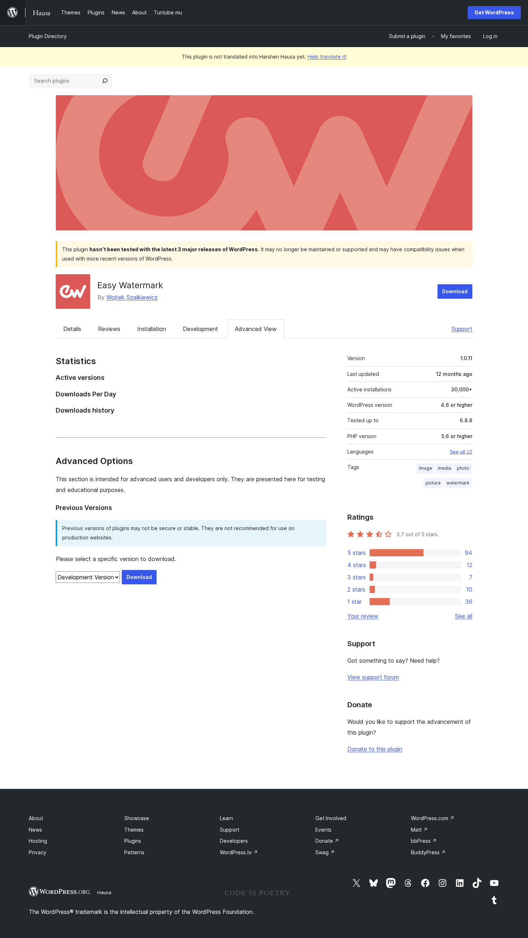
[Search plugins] (105, 81)
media (444, 468)
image (425, 468)
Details (72, 328)
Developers (234, 841)
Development (200, 328)
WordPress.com (432, 818)
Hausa (104, 892)
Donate (327, 841)
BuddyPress (428, 852)
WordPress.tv (239, 852)
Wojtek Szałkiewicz (132, 297)
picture (433, 483)
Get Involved (330, 818)
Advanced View (256, 328)
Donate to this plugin (374, 749)
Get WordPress (494, 12)
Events (323, 830)
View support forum (373, 677)
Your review (362, 616)
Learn (226, 818)
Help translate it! (327, 57)
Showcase (136, 818)
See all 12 (461, 452)
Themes (134, 830)
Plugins (132, 841)
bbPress (424, 841)
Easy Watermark (130, 285)
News (35, 830)
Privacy (37, 852)
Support (461, 328)
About (36, 818)
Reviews (109, 328)
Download (455, 291)
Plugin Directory (48, 36)
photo (463, 468)
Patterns (134, 852)
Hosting (38, 841)
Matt (419, 830)
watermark (457, 483)
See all (463, 616)
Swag (325, 852)
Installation (151, 328)
